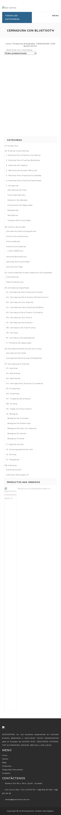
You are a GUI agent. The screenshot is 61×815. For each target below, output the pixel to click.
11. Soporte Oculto (15, 444)
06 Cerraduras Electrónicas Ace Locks (23, 349)
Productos (7, 766)
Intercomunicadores (16, 246)
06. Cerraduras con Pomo (19, 317)
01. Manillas (12, 368)
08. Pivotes (11, 404)
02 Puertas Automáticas (17, 151)
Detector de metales (17, 200)
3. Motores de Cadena (17, 165)
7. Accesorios (12, 185)
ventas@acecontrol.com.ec (17, 799)
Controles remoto (16, 195)
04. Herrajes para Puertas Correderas (24, 383)
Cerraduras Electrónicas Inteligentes (24, 358)
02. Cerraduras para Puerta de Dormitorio (27, 297)
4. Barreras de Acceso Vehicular (21, 170)
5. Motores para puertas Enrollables (23, 175)
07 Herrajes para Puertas (17, 364)
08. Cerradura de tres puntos (21, 327)
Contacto (6, 773)
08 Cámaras (11, 465)
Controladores (13, 241)
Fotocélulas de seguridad (20, 205)
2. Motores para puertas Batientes (23, 160)
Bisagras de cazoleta (18, 418)
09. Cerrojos (12, 333)
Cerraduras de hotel (16, 353)
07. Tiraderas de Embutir (18, 399)
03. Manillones (13, 378)
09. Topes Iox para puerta (19, 409)
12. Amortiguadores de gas (19, 449)
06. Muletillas (12, 393)
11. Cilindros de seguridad (18, 343)
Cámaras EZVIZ (13, 470)
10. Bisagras (12, 414)
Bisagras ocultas (16, 438)
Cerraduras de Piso (17, 190)
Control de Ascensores (17, 236)
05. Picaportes (13, 388)
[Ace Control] (9, 7)
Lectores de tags (14, 267)
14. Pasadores (12, 459)
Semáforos (13, 215)
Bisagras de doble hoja (19, 423)
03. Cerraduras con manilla (19, 302)
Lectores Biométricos (16, 256)
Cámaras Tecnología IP (17, 475)
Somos (5, 759)
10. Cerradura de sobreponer (20, 338)
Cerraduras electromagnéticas (21, 231)
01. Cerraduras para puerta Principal (24, 292)
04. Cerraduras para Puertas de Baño (25, 307)
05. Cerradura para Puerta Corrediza (24, 312)
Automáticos (12, 277)
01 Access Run (12, 146)
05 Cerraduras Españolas (17, 288)
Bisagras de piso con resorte (22, 428)
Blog (4, 762)
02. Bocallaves (13, 373)
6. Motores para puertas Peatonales (23, 180)
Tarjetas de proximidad (19, 220)
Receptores (13, 210)
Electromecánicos (14, 282)
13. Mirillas (11, 454)
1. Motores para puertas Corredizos (23, 155)
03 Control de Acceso (15, 227)
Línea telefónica (15, 251)
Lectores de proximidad (17, 262)
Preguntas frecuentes (12, 770)
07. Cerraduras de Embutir (19, 322)
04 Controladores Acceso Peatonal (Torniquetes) (28, 272)
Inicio (8, 44)
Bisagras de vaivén (17, 433)
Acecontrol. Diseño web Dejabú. (39, 811)
